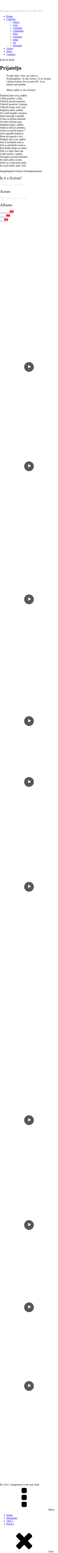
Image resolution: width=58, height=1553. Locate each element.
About (9, 48)
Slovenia (17, 45)
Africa (16, 22)
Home (9, 16)
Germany (17, 36)
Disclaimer (11, 1518)
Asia (15, 25)
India (15, 39)
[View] (29, 274)
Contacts (10, 54)
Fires (15, 33)
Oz (14, 42)
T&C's (9, 1521)
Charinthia (18, 31)
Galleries (10, 19)
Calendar (17, 28)
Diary (9, 51)
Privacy (10, 1523)
